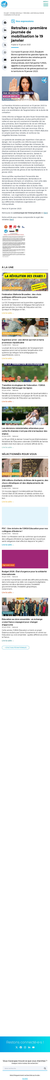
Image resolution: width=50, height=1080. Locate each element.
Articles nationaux (16, 13)
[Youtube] (33, 1047)
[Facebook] (21, 1047)
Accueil (6, 13)
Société (25, 1079)
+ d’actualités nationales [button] (15, 647)
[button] (5, 22)
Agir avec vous (8, 379)
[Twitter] (16, 1047)
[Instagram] (25, 1047)
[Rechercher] (45, 1068)
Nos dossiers (8, 613)
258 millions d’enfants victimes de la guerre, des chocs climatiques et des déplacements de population (25, 483)
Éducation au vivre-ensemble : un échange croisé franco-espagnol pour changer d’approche (22, 622)
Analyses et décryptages (12, 288)
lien (45, 213)
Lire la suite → (8, 313)
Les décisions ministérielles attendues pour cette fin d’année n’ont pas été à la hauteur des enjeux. (24, 431)
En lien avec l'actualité (11, 422)
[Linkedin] (29, 1047)
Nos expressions (25, 21)
